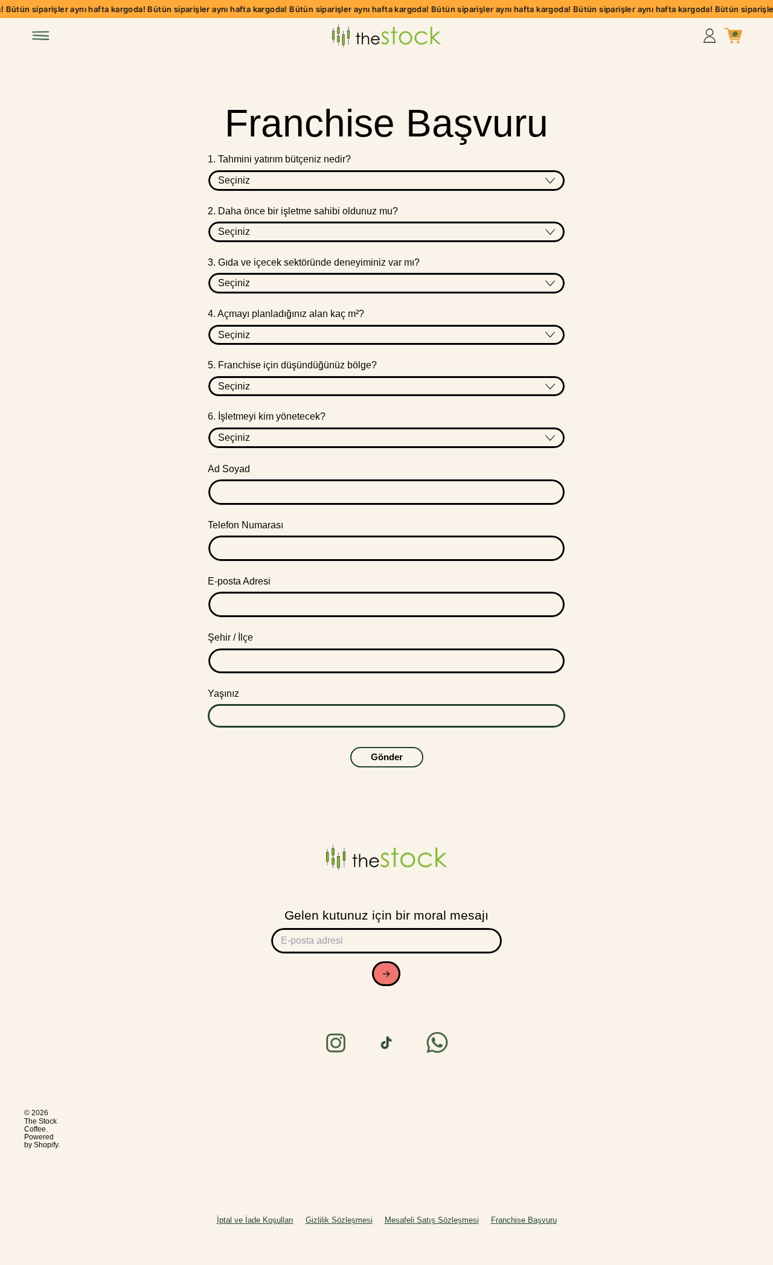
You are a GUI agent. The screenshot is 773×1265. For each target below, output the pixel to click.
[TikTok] (386, 1043)
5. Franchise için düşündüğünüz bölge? (292, 365)
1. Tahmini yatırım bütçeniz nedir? (279, 159)
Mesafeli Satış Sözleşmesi (432, 1220)
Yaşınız (223, 693)
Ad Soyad (229, 469)
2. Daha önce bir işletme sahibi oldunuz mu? (303, 211)
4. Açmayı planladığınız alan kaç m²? (286, 314)
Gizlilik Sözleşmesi (339, 1220)
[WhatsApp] (437, 1043)
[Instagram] (336, 1043)
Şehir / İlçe (230, 637)
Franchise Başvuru (524, 1220)
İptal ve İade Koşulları (255, 1220)
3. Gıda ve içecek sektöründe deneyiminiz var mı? (314, 262)
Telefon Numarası (245, 525)
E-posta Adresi (239, 581)
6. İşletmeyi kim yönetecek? (267, 416)
